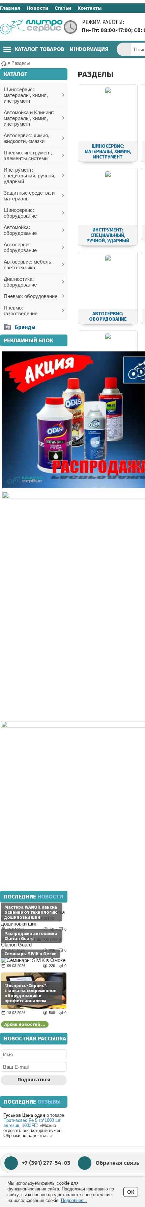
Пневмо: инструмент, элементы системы (28, 155)
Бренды (25, 327)
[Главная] (3, 62)
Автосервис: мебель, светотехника (28, 264)
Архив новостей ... (24, 1024)
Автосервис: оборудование (20, 247)
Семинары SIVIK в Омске (30, 953)
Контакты (90, 8)
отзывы (49, 1101)
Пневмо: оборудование (30, 296)
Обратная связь (117, 1162)
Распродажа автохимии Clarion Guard (30, 936)
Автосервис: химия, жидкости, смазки (26, 138)
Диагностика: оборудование (20, 282)
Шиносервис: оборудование (20, 213)
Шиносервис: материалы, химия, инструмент (26, 95)
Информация (89, 49)
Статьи (63, 8)
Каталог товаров (39, 49)
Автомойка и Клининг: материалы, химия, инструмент (29, 118)
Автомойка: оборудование (20, 230)
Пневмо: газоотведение (20, 310)
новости (50, 896)
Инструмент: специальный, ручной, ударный (29, 175)
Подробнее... (74, 1200)
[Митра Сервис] (31, 27)
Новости (37, 8)
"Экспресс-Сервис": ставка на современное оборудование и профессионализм (30, 993)
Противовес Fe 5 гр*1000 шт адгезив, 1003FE (32, 1123)
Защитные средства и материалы (29, 195)
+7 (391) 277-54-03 (46, 1162)
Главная (10, 8)
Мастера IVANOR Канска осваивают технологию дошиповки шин (31, 912)
